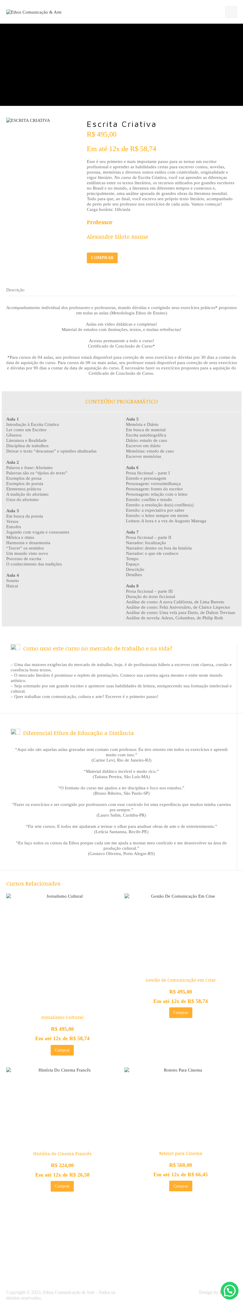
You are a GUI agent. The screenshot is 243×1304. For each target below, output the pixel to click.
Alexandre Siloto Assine (117, 236)
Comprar (102, 258)
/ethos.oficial (102, 1266)
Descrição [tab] (15, 289)
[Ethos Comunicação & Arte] (34, 12)
